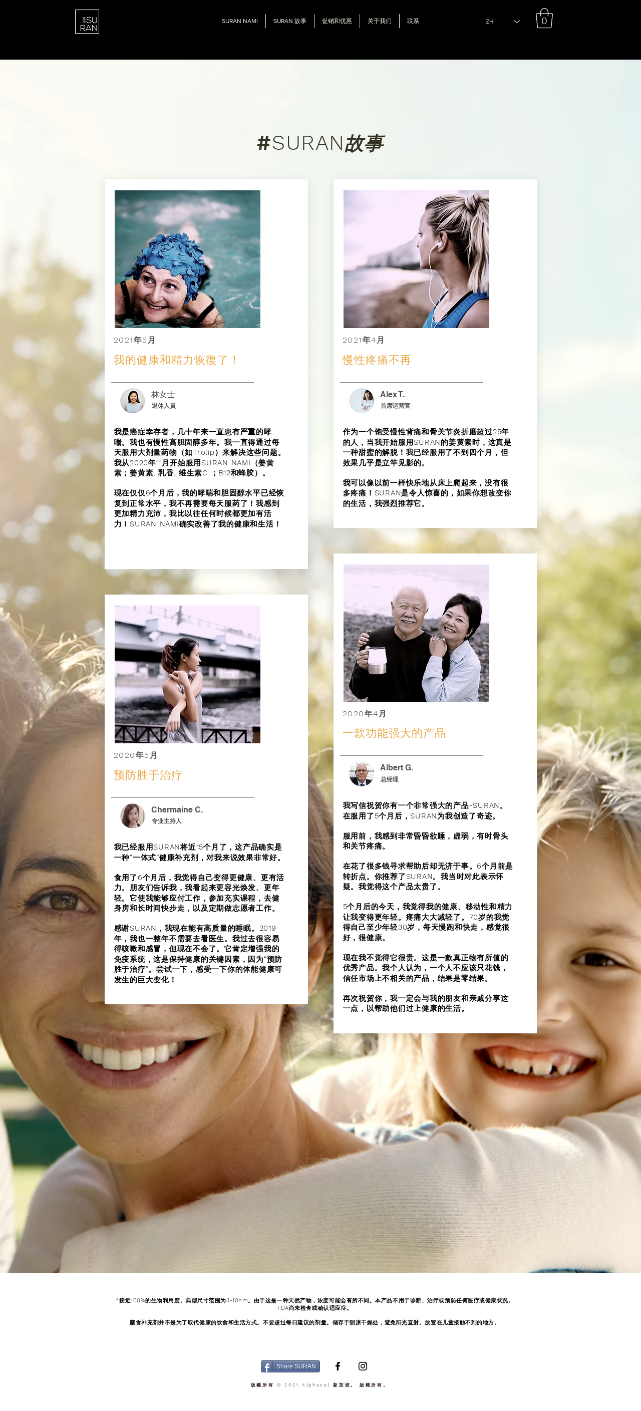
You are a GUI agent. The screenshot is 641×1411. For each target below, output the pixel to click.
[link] (544, 18)
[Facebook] (338, 1366)
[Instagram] (363, 1366)
